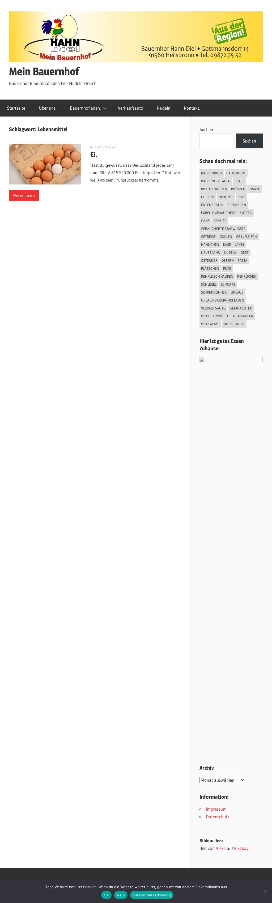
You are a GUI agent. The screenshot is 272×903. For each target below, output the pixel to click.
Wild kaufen (243, 316)
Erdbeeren (237, 205)
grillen (226, 236)
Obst (245, 252)
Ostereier (209, 260)
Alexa (221, 848)
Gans (205, 220)
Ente (241, 197)
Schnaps (227, 284)
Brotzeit (238, 189)
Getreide (208, 236)
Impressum (216, 809)
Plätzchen (210, 268)
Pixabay (241, 848)
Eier (211, 197)
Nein (121, 895)
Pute (227, 268)
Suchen (206, 129)
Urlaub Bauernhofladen (222, 300)
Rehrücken (246, 276)
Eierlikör (225, 197)
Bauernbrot (211, 173)
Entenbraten (212, 205)
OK (106, 895)
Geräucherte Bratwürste (223, 228)
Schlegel (208, 284)
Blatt (239, 181)
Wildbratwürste (215, 316)
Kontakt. (192, 108)
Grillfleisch (246, 236)
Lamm (239, 244)
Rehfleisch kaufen (217, 276)
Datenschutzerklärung (152, 895)
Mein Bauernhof (44, 71)
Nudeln (163, 108)
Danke (255, 189)
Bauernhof (236, 173)
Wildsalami (210, 324)
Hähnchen (210, 244)
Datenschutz (217, 816)
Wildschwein (234, 324)
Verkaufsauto (130, 108)
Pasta (242, 260)
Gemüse (220, 220)
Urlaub (237, 292)
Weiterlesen (22, 195)
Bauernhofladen (216, 181)
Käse (227, 244)
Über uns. (47, 108)
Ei (202, 197)
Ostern (228, 260)
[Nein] (265, 891)
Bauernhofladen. (85, 108)
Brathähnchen (214, 189)
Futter (246, 212)
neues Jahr (210, 252)
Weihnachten (241, 308)
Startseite (16, 108)
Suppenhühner (214, 292)
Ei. (93, 154)
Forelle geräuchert (218, 212)
